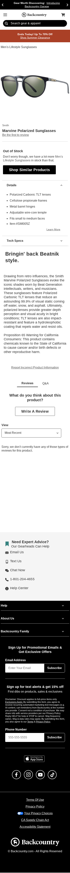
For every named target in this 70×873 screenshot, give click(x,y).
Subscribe (54, 668)
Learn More (54, 229)
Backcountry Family (15, 632)
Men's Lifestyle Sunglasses (19, 47)
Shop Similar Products (29, 169)
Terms (35, 721)
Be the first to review (15, 135)
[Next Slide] (67, 5)
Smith (5, 125)
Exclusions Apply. (14, 702)
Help (4, 606)
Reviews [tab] (27, 383)
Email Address (15, 660)
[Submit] (6, 23)
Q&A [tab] (45, 384)
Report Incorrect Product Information (35, 368)
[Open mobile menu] (5, 15)
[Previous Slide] (2, 5)
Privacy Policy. (48, 721)
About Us (7, 619)
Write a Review (35, 411)
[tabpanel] (35, 426)
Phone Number (16, 730)
